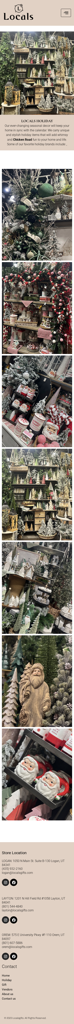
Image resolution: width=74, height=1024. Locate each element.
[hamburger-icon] (66, 13)
